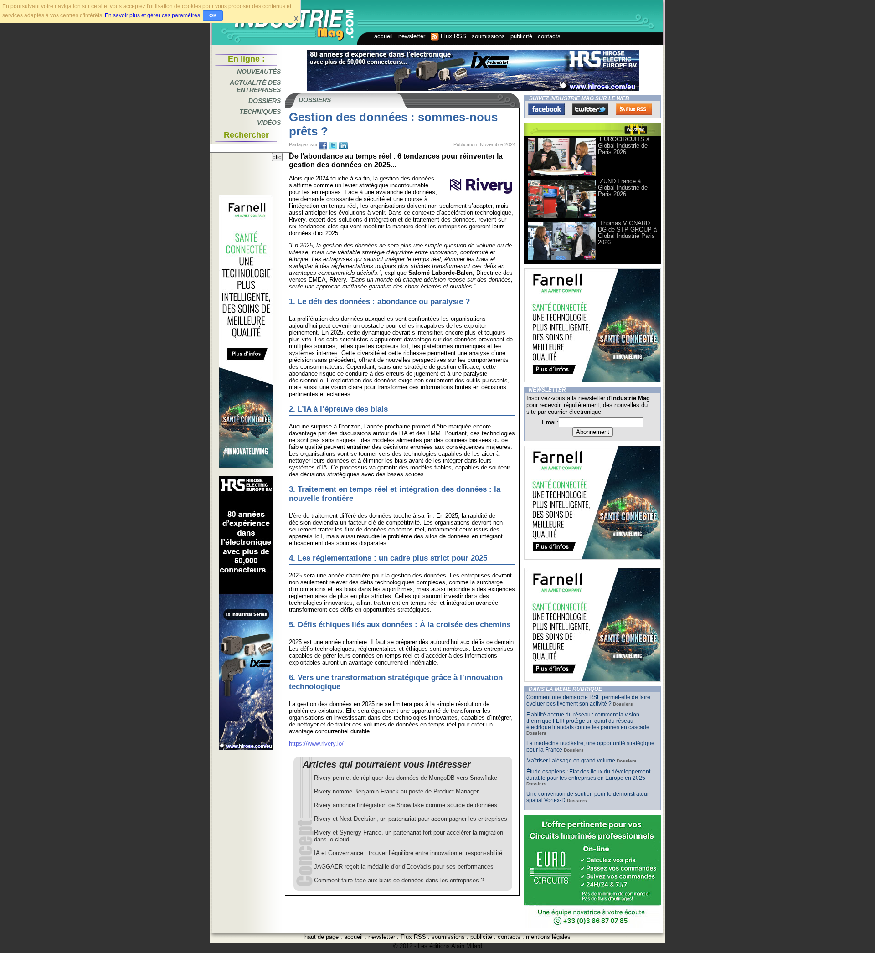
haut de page (321, 936)
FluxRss (634, 109)
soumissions (488, 36)
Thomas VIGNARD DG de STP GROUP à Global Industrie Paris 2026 (627, 233)
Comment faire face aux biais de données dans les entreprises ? (399, 880)
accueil (383, 36)
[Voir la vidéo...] (562, 176)
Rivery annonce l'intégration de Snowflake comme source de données (405, 805)
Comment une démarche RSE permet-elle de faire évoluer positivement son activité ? (588, 700)
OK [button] (213, 15)
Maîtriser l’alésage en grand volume (570, 760)
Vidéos (269, 122)
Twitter (590, 109)
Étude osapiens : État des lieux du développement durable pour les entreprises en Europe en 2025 (588, 774)
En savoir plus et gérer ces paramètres (152, 15)
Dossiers (264, 100)
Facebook (546, 109)
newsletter (411, 36)
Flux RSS (452, 36)
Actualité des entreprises (255, 86)
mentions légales (548, 936)
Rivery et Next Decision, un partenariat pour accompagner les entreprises (410, 818)
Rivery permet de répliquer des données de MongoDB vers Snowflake (405, 777)
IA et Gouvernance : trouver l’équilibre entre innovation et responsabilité (408, 853)
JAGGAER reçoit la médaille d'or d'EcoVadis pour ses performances (404, 866)
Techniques (260, 111)
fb (323, 145)
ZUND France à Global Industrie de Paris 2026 (623, 187)
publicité (521, 36)
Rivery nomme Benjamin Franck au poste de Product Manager (396, 791)
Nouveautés (259, 71)
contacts (549, 36)
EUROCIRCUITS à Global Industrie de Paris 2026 (623, 145)
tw (333, 145)
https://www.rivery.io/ (316, 743)
